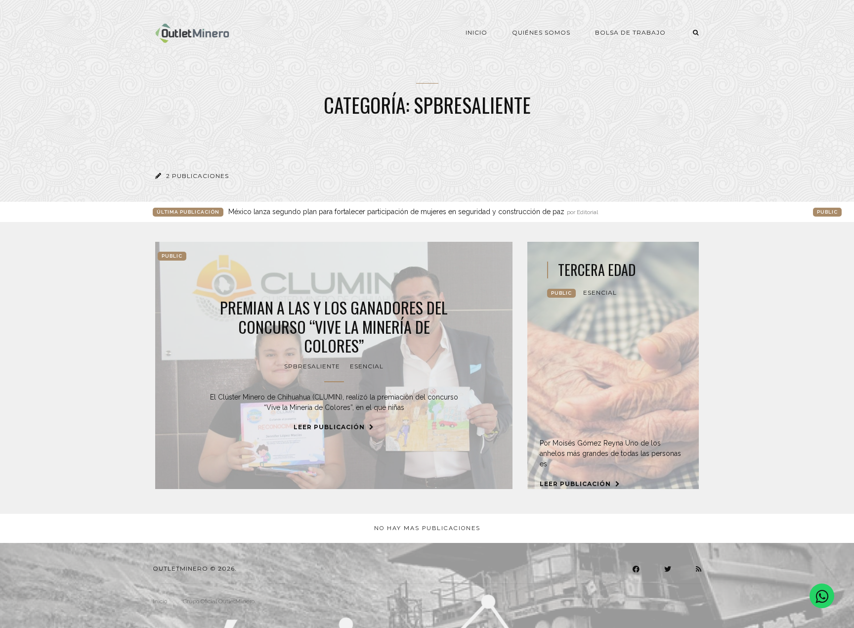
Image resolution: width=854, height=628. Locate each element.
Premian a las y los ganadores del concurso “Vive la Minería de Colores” (334, 326)
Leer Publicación (330, 427)
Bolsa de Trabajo (630, 32)
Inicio (476, 32)
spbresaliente (312, 366)
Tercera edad (597, 270)
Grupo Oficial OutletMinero (219, 601)
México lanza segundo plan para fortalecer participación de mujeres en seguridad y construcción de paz (413, 212)
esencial (367, 366)
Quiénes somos (541, 32)
